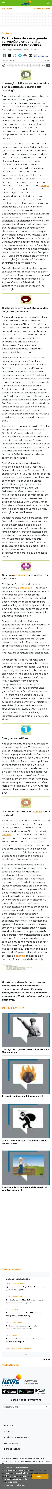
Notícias (46, 1359)
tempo (45, 185)
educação (20, 575)
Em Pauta (7, 33)
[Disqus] (26, 1229)
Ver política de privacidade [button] (15, 1485)
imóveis (37, 811)
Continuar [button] (40, 1477)
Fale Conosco (11, 1443)
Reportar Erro (12, 1449)
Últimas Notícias (12, 1269)
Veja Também (13, 1008)
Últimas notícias (41, 9)
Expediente (10, 1426)
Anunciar (9, 1432)
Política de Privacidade (17, 1437)
